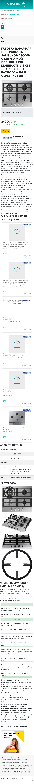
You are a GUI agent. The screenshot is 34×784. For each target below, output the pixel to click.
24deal (13, 778)
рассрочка (10, 18)
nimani (30, 780)
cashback (3, 18)
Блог (3, 41)
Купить (6, 131)
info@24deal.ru (16, 33)
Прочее (3, 38)
